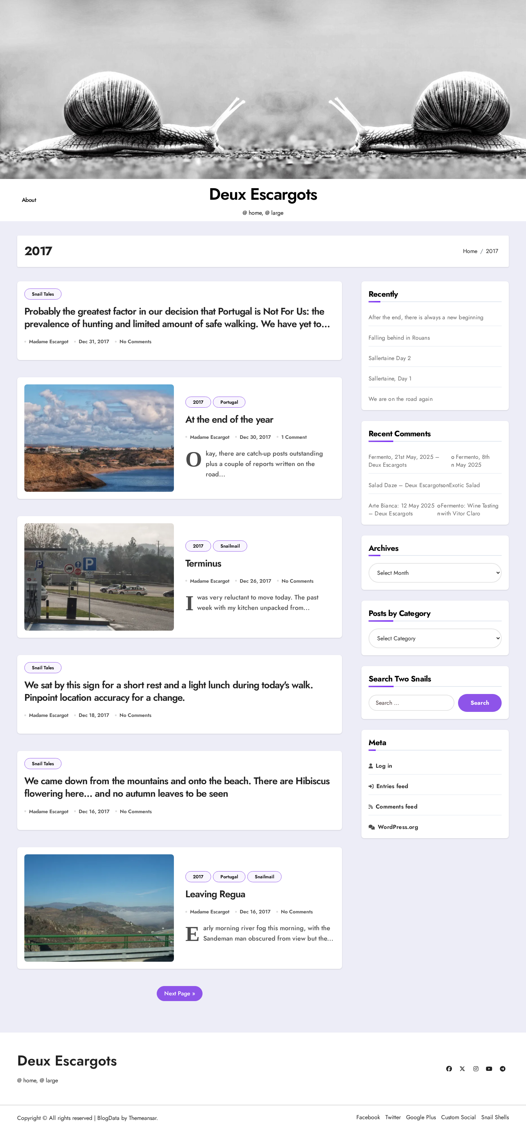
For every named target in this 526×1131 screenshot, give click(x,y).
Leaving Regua (215, 894)
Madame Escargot (48, 341)
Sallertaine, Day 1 (390, 379)
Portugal (229, 402)
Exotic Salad (464, 485)
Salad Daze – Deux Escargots (406, 485)
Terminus (203, 563)
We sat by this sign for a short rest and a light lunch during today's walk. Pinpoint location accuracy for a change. (168, 691)
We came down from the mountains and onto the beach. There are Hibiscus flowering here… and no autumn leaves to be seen (177, 787)
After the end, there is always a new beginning (426, 317)
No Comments (135, 341)
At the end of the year (229, 419)
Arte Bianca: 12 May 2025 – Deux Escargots (401, 509)
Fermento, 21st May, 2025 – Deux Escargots (404, 461)
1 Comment (294, 437)
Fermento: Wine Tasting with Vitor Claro (469, 510)
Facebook (368, 1117)
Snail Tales (43, 294)
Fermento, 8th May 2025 (473, 461)
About (29, 200)
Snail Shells (495, 1117)
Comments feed (397, 807)
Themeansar (142, 1118)
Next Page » (179, 993)
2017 (198, 402)
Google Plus (421, 1117)
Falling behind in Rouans (399, 338)
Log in (384, 766)
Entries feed (392, 786)
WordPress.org (398, 827)
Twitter (393, 1117)
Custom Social (458, 1117)
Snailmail (230, 546)
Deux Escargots (263, 194)
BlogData (108, 1118)
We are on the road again (401, 399)
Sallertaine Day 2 (390, 358)
